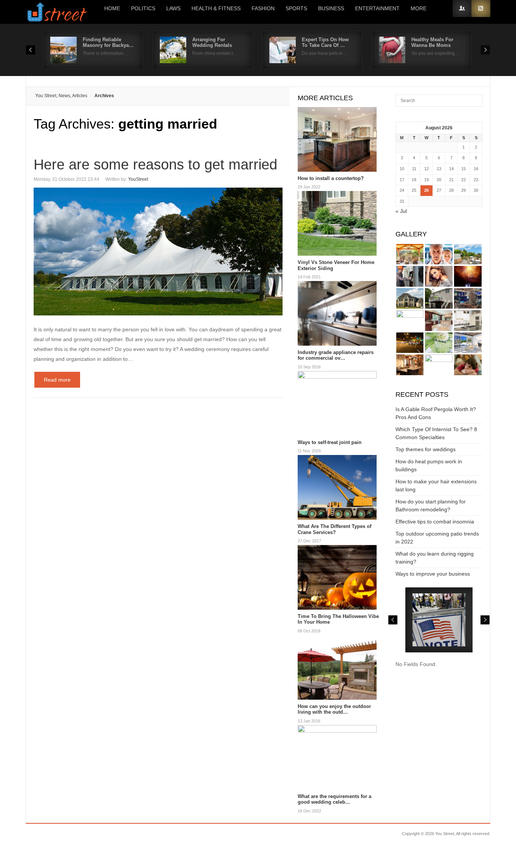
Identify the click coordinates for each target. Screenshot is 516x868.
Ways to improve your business (432, 574)
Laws (173, 8)
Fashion (263, 8)
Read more (57, 380)
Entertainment (377, 8)
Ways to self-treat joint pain (330, 442)
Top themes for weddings (425, 449)
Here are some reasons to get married (155, 164)
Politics (143, 8)
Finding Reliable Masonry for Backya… (108, 42)
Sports (296, 8)
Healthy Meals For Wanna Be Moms (432, 42)
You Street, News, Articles (61, 95)
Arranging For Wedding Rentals (212, 42)
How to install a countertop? (331, 178)
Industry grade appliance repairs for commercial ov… (336, 355)
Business (331, 8)
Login (462, 8)
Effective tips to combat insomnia (434, 522)
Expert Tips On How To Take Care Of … (325, 42)
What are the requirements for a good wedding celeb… (334, 799)
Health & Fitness (216, 8)
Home (112, 8)
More (418, 8)
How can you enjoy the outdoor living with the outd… (334, 709)
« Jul (401, 211)
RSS (480, 8)
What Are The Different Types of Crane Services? (334, 529)
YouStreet (138, 179)
